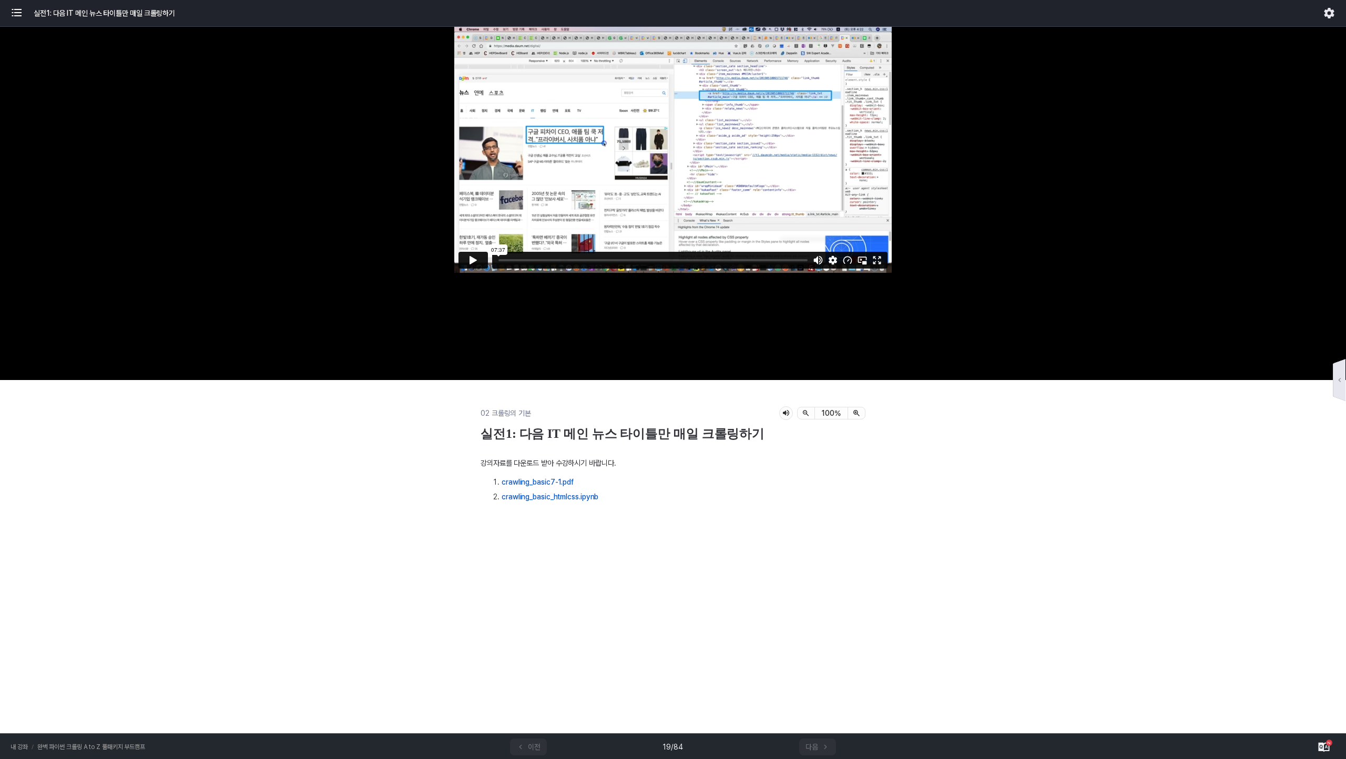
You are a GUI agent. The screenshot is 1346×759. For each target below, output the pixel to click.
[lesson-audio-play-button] (786, 413)
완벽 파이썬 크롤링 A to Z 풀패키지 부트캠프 (91, 747)
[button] (22, 13)
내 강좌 (19, 747)
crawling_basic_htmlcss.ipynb (550, 497)
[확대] (856, 413)
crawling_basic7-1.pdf (538, 482)
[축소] (806, 413)
